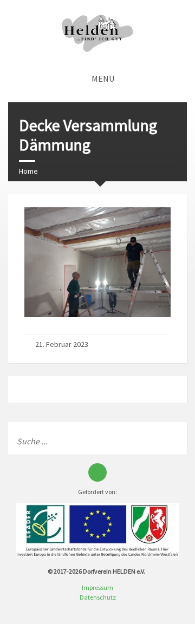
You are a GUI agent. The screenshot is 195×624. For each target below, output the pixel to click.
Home (28, 171)
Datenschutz (98, 597)
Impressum (97, 587)
